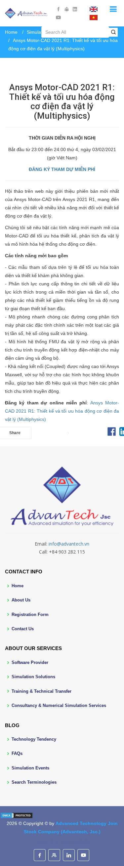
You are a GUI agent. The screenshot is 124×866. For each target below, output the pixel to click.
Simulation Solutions (33, 676)
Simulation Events (30, 767)
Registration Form (30, 614)
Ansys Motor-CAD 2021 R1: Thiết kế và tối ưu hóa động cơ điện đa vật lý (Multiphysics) (62, 411)
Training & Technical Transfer (41, 691)
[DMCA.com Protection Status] (16, 815)
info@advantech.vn (69, 544)
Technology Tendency (34, 739)
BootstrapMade (74, 841)
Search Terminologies (34, 782)
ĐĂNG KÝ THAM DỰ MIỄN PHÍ (62, 169)
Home (11, 32)
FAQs (17, 753)
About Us (21, 600)
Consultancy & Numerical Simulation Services (59, 705)
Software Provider (30, 662)
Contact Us (23, 628)
